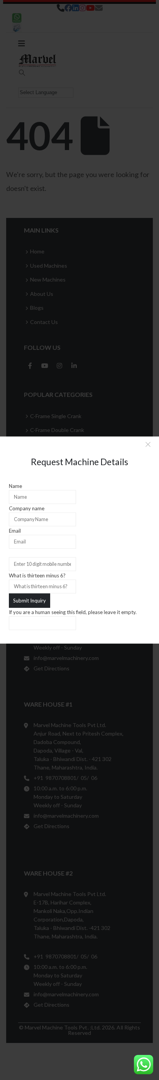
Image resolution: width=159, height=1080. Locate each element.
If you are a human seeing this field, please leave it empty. (73, 612)
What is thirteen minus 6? (37, 575)
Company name (26, 508)
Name (15, 486)
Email (15, 531)
